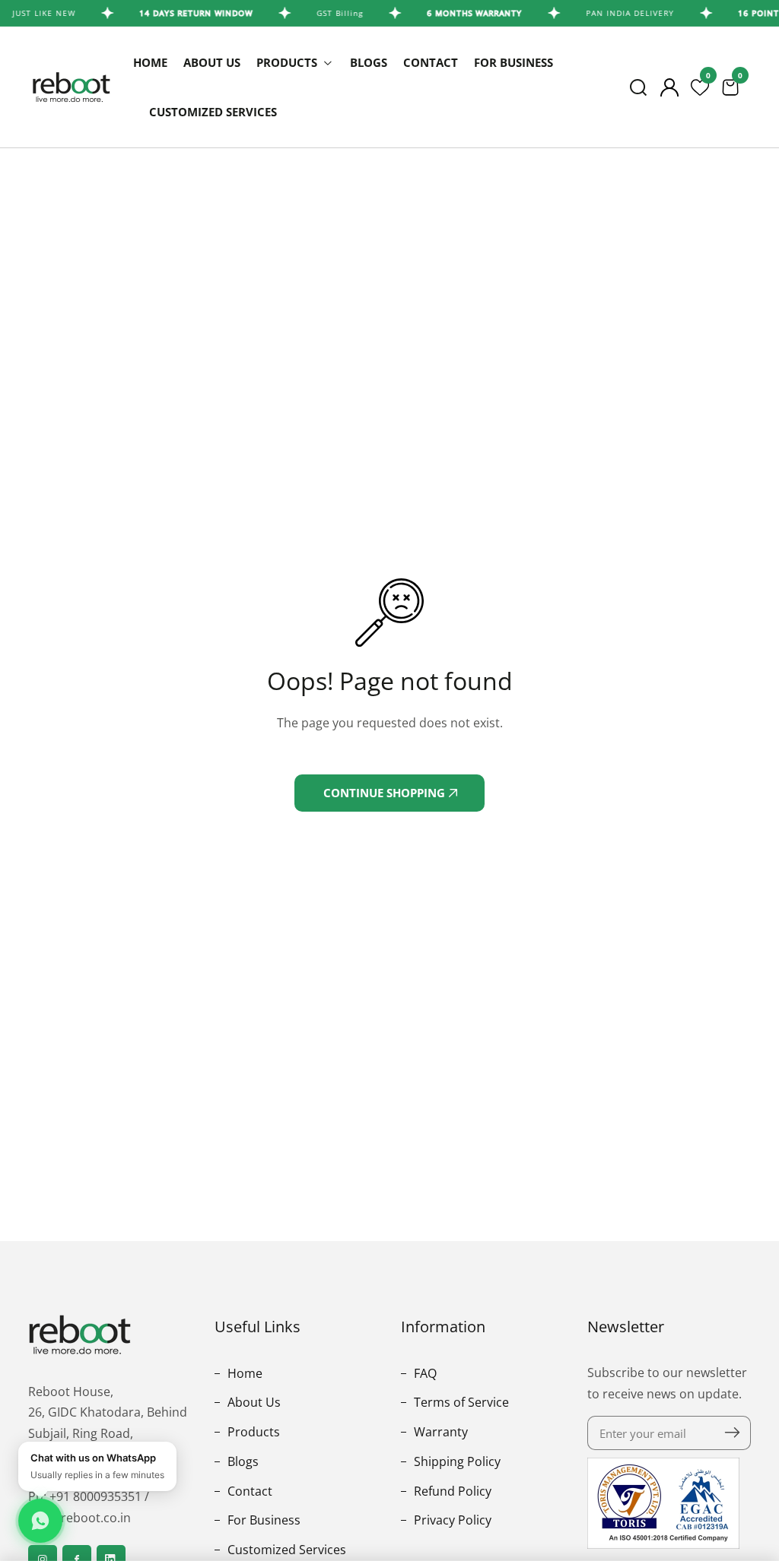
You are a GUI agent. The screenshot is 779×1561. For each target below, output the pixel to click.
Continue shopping (385, 792)
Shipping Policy (456, 1461)
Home (150, 62)
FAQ (424, 1373)
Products (252, 1431)
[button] (638, 87)
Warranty (439, 1431)
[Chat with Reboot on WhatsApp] (40, 1521)
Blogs (368, 62)
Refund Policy (451, 1491)
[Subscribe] (732, 1433)
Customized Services (213, 111)
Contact (430, 62)
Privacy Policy (451, 1520)
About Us (211, 62)
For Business (513, 62)
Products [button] (288, 62)
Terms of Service (460, 1402)
